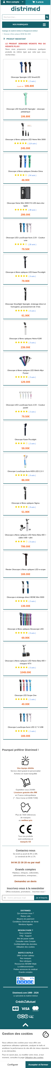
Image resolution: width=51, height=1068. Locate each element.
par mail (35, 862)
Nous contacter (25, 933)
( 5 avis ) (32, 542)
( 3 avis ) (32, 343)
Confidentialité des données (25, 944)
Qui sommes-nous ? (25, 913)
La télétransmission (26, 966)
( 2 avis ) (32, 81)
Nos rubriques (25, 961)
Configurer (12, 1064)
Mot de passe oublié (25, 939)
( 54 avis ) (32, 175)
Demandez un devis (25, 881)
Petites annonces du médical (25, 969)
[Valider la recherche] (47, 17)
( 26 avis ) (32, 244)
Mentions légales (26, 924)
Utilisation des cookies (25, 947)
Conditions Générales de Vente (25, 922)
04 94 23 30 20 (19, 862)
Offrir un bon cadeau (25, 955)
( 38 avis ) (32, 210)
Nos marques (25, 958)
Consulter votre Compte (25, 941)
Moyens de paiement (25, 919)
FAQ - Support (26, 936)
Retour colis (25, 916)
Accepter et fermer (38, 1064)
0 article (39, 2)
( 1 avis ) (32, 699)
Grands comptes (25, 972)
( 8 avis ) (32, 507)
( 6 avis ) (32, 276)
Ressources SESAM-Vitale (25, 964)
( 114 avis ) (32, 143)
